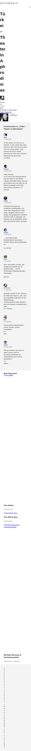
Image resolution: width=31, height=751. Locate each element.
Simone (6, 169)
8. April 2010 (7, 321)
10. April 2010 (8, 347)
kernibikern (9, 3)
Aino (4, 744)
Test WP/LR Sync (11, 517)
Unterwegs (8, 112)
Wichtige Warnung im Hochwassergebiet (12, 656)
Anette (6, 200)
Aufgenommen (8, 509)
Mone (5, 137)
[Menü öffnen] (30, 7)
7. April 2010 (7, 139)
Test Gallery (9, 505)
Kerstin (6, 232)
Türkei (2, 112)
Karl (5, 319)
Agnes (6, 345)
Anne (5, 259)
